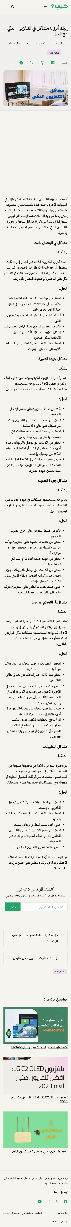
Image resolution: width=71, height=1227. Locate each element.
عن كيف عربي (27, 1213)
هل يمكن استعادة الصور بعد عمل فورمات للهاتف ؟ (33, 938)
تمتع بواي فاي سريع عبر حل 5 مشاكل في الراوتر (40, 1151)
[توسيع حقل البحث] (12, 7)
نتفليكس (24, 436)
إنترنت (16, 261)
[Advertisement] (35, 156)
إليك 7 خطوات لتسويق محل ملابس (35, 957)
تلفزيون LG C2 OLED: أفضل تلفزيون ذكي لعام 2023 (39, 1099)
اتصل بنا (38, 1213)
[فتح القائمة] (45, 7)
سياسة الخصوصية (11, 1213)
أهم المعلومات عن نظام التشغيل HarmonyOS (39, 1047)
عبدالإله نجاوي (14, 43)
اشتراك (12, 907)
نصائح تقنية (54, 53)
